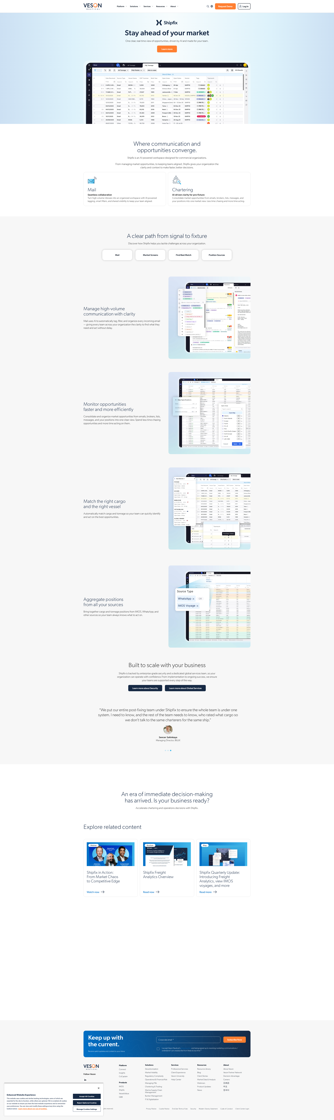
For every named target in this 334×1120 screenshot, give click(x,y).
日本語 (226, 1083)
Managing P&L (151, 1083)
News (199, 1090)
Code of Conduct (226, 1109)
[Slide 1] (165, 750)
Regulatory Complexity (154, 1076)
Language (212, 6)
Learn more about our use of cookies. (32, 1108)
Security (193, 1109)
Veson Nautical (93, 6)
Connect (122, 1069)
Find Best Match (183, 254)
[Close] (99, 1088)
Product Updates (204, 1086)
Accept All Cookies (86, 1096)
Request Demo (225, 6)
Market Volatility (151, 1072)
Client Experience (178, 1072)
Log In (246, 6)
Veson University (177, 1076)
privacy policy (186, 1048)
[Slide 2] (168, 750)
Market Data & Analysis (206, 1079)
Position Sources (217, 254)
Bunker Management (153, 1095)
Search (208, 6)
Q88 (121, 1097)
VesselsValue (124, 1093)
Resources (160, 6)
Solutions (134, 6)
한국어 (226, 1090)
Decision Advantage (231, 1076)
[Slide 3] (170, 750)
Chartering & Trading (153, 1086)
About (173, 6)
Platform (120, 6)
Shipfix (121, 1090)
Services (147, 6)
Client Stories (202, 1076)
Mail (117, 254)
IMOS (121, 1086)
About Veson (228, 1069)
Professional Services (179, 1069)
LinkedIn (85, 1080)
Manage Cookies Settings (87, 1109)
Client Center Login (242, 1109)
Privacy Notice (151, 1109)
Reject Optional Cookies (87, 1103)
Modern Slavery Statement (208, 1109)
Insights (122, 1072)
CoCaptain (123, 1076)
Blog (199, 1072)
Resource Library (204, 1069)
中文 (225, 1086)
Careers (226, 1079)
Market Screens (150, 254)
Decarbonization (151, 1069)
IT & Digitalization (152, 1099)
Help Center (176, 1079)
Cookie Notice (164, 1109)
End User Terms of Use (180, 1109)
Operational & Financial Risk (156, 1079)
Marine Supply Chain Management (153, 1091)
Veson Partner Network (232, 1072)
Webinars (201, 1083)
